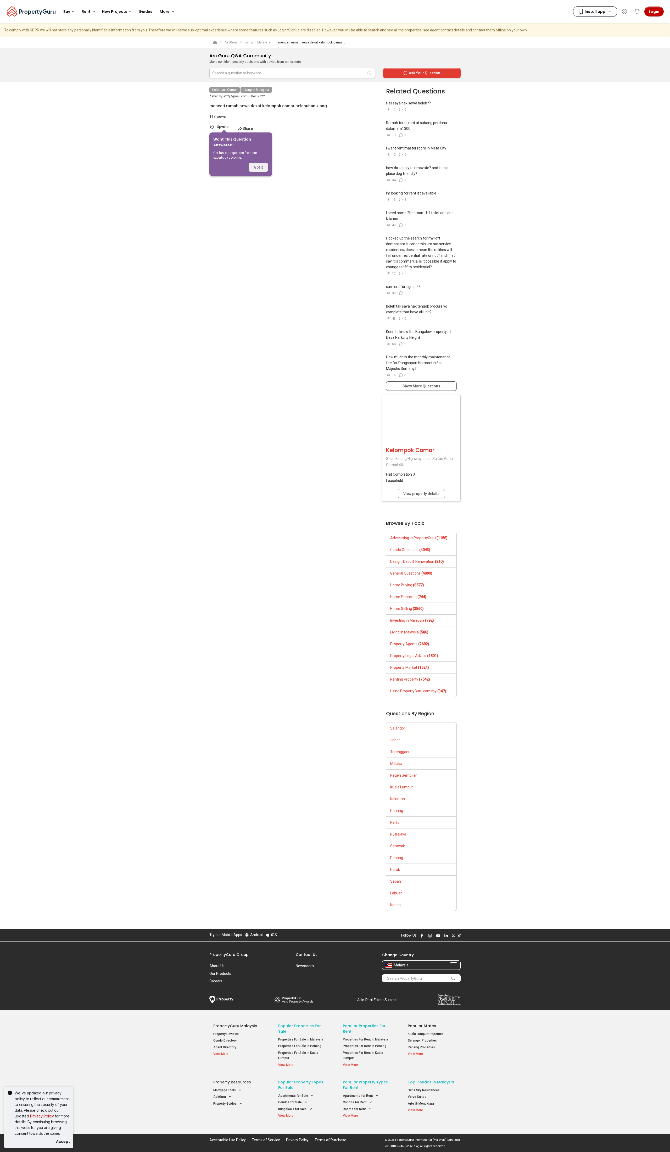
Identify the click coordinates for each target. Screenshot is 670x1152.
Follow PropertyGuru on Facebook (421, 935)
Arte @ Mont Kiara (421, 1103)
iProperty (221, 1000)
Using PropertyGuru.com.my (418, 691)
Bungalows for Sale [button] (292, 1109)
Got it (258, 167)
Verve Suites (417, 1097)
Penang (396, 858)
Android (256, 935)
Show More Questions (421, 386)
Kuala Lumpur (401, 787)
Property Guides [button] (225, 1103)
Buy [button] (66, 11)
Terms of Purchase (330, 1140)
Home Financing (408, 597)
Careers (215, 981)
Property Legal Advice (414, 656)
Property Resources (232, 1082)
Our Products (220, 973)
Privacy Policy (42, 1116)
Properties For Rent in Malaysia (365, 1039)
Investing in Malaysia (412, 620)
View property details (421, 494)
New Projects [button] (114, 11)
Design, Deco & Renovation (417, 561)
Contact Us (306, 954)
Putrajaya (398, 834)
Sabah (395, 881)
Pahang (396, 811)
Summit (377, 1000)
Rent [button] (86, 11)
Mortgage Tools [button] (225, 1090)
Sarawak (397, 846)
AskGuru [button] (220, 1097)
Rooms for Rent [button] (355, 1109)
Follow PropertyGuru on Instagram (429, 935)
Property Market (409, 667)
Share (248, 128)
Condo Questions (410, 550)
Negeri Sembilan (403, 775)
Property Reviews (226, 1034)
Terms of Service (266, 1140)
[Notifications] (637, 11)
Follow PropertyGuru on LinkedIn (445, 935)
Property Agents (409, 644)
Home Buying (407, 585)
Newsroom (305, 966)
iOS (273, 935)
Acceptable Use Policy (227, 1140)
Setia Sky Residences (424, 1090)
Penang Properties (421, 1047)
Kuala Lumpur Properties (426, 1034)
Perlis (394, 822)
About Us (217, 966)
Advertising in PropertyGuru (419, 538)
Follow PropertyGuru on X (452, 935)
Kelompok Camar (224, 90)
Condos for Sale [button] (290, 1102)
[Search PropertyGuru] (453, 978)
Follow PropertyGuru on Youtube (437, 935)
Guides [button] (145, 11)
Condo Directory (225, 1040)
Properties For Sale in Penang (299, 1046)
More (165, 11)
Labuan (396, 893)
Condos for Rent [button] (355, 1102)
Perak (395, 869)
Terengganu (400, 752)
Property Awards (294, 1000)
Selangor (397, 728)
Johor (395, 740)
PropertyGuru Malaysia (235, 1025)
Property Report (449, 999)
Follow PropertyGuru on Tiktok (458, 935)
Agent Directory (224, 1047)
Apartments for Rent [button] (358, 1096)
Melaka (396, 763)
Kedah (395, 905)
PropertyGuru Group (229, 954)
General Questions (411, 573)
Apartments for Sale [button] (293, 1096)
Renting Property (410, 679)
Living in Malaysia (256, 90)
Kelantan (397, 799)
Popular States (422, 1025)
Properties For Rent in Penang (364, 1046)
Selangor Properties (422, 1040)
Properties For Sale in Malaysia (300, 1039)
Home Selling (407, 608)
